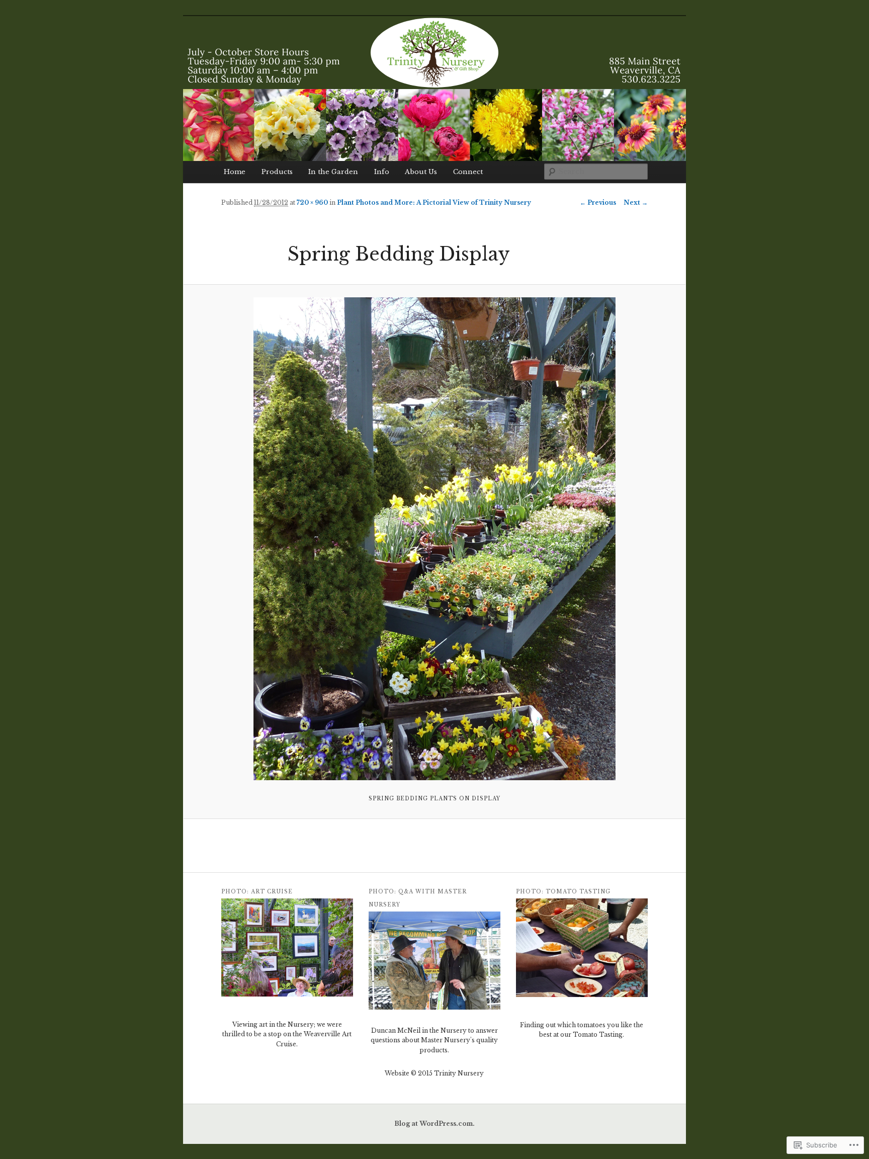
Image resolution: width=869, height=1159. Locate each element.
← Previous (598, 202)
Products (277, 172)
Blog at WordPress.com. (434, 1123)
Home (234, 172)
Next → (636, 202)
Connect (468, 172)
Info (381, 172)
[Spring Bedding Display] (434, 538)
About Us (421, 172)
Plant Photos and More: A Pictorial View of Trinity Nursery (434, 202)
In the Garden (333, 172)
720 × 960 (312, 202)
